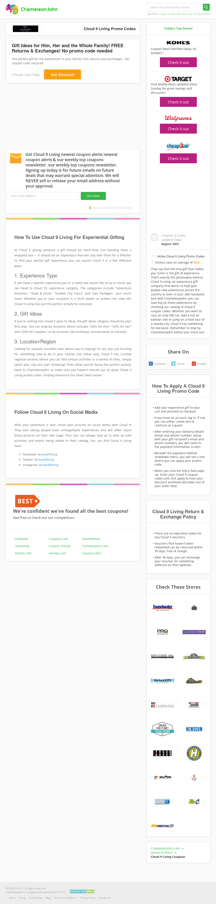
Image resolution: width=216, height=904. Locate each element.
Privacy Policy (87, 897)
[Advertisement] (73, 116)
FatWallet (21, 539)
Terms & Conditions (65, 897)
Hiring (22, 897)
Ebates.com (23, 553)
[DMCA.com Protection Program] (82, 891)
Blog (48, 897)
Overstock (182, 13)
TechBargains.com (95, 546)
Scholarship (35, 897)
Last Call (192, 13)
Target (163, 13)
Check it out (178, 62)
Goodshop (22, 546)
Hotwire (171, 13)
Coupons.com (58, 539)
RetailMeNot (91, 539)
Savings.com (57, 553)
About (12, 897)
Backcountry (203, 13)
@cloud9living (47, 454)
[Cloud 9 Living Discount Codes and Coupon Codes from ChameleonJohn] (31, 9)
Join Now (93, 196)
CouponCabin (91, 553)
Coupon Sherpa (60, 546)
